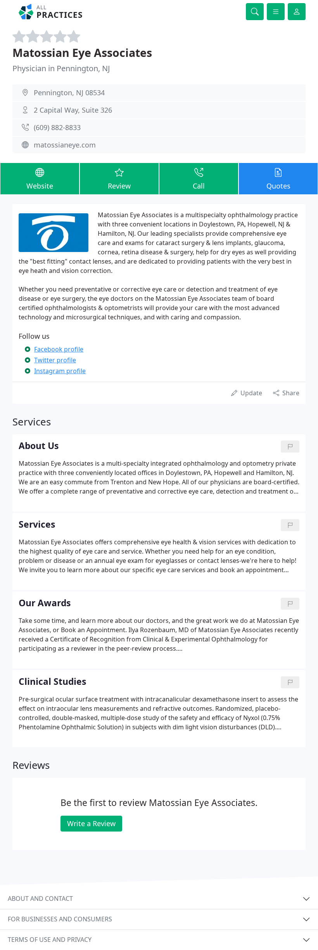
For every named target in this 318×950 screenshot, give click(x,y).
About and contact (40, 898)
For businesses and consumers (60, 919)
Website (39, 185)
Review (119, 185)
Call (199, 185)
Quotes (278, 185)
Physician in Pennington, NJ (61, 68)
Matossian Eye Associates (82, 52)
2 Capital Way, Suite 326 (73, 110)
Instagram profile (60, 371)
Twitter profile (55, 360)
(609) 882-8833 (57, 127)
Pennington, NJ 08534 (69, 92)
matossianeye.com (65, 144)
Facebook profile (58, 349)
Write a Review (91, 823)
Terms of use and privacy (50, 939)
